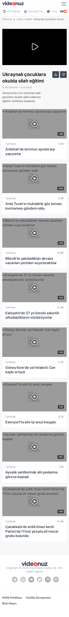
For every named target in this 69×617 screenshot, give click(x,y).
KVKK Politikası (12, 597)
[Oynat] (34, 47)
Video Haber (24, 19)
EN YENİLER (13, 11)
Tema (54, 11)
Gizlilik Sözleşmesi (38, 597)
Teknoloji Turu (35, 11)
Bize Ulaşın (9, 603)
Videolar (7, 19)
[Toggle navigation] (64, 4)
